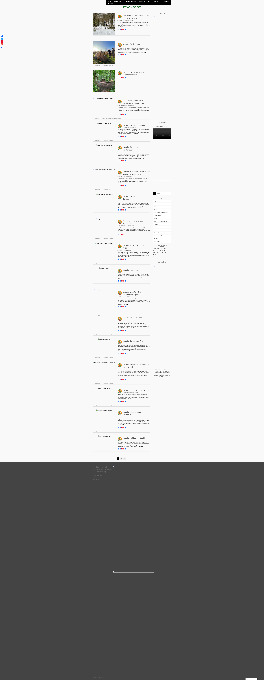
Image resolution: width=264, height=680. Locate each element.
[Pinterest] (1, 41)
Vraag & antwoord (103, 93)
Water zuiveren (97, 118)
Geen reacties (130, 20)
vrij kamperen (116, 310)
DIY (154, 204)
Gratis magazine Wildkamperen (161, 212)
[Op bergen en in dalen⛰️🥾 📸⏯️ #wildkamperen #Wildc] (168, 168)
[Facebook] (1, 36)
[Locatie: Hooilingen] (104, 268)
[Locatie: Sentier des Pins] (104, 339)
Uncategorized (157, 232)
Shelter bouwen (157, 230)
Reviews (110, 189)
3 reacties (134, 319)
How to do (107, 118)
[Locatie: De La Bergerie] (104, 315)
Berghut (96, 37)
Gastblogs (156, 209)
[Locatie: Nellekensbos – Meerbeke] (104, 410)
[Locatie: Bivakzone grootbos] (104, 123)
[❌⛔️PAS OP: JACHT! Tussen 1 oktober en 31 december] (156, 174)
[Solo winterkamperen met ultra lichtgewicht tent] (104, 24)
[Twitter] (1, 38)
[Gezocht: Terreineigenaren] (104, 80)
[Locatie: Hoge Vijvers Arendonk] (104, 388)
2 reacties (134, 74)
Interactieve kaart (161, 248)
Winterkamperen (126, 37)
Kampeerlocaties (106, 37)
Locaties (113, 93)
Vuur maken (156, 238)
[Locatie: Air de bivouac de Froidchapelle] (104, 243)
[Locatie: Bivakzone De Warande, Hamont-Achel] (104, 362)
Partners (156, 224)
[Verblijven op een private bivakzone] (104, 219)
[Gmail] (1, 44)
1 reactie (135, 440)
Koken (155, 218)
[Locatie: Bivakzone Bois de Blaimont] (104, 194)
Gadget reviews (100, 37)
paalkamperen (118, 93)
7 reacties (128, 296)
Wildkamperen (121, 37)
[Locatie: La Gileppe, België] (104, 436)
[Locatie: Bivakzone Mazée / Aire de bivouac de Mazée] (104, 170)
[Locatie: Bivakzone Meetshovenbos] (104, 145)
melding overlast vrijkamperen (160, 221)
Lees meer (120, 26)
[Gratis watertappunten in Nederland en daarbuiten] (104, 99)
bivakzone (112, 37)
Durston (116, 37)
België (104, 65)
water (115, 118)
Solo (118, 37)
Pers (155, 227)
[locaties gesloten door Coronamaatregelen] (104, 290)
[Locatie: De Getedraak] (104, 52)
